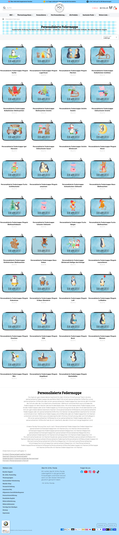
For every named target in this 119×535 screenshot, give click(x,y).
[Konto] (110, 8)
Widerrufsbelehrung (9, 501)
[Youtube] (85, 471)
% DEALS (95, 8)
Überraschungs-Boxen (24, 15)
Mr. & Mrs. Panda (17, 530)
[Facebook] (81, 471)
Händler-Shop (7, 483)
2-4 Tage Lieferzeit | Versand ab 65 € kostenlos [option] (61, 1)
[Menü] (116, 531)
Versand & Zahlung (9, 486)
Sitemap (5, 510)
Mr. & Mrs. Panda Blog (9, 475)
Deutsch (100, 525)
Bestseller (104, 8)
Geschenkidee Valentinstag (11, 480)
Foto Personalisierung (58, 15)
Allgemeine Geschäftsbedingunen (13, 492)
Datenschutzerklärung (10, 495)
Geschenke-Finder (88, 15)
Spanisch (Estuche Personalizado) (15, 456)
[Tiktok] (98, 471)
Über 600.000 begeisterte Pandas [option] (21, 1)
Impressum (6, 513)
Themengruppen (8, 478)
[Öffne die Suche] (4, 8)
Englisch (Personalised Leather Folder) (17, 454)
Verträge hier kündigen (10, 507)
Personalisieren (41, 15)
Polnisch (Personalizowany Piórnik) (15, 460)
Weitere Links (103, 15)
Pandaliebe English (9, 498)
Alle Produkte (73, 15)
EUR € (111, 525)
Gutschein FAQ (7, 489)
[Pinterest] (94, 471)
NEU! (11, 15)
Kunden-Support (8, 472)
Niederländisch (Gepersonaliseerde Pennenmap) (21, 458)
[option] (99, 2)
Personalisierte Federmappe (13, 19)
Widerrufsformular (9, 504)
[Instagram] (90, 471)
